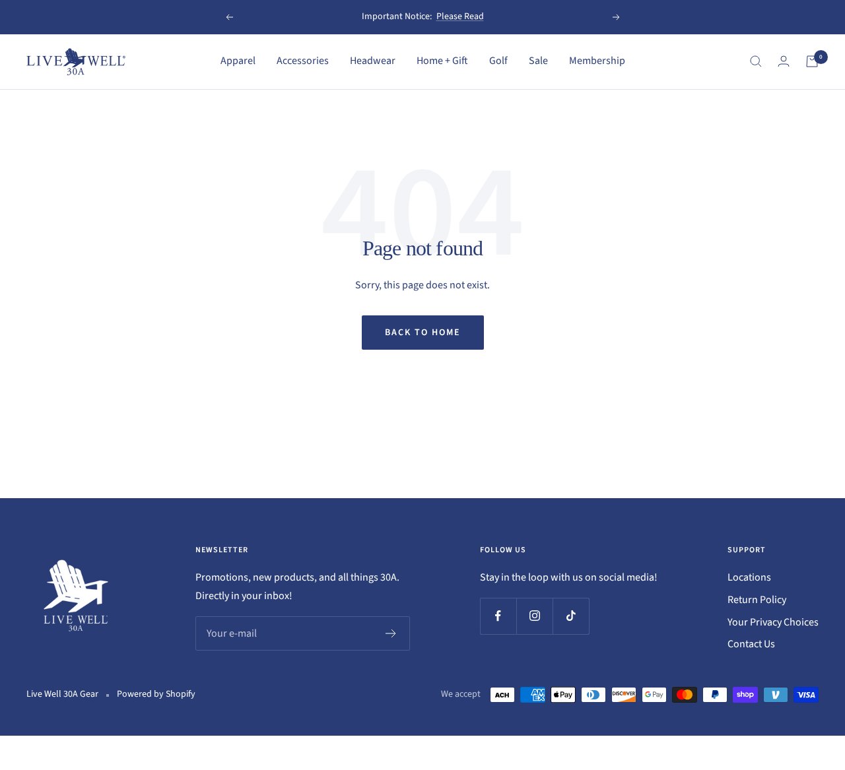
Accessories (303, 60)
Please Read (460, 16)
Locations (749, 577)
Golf (498, 60)
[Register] (391, 633)
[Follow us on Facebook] (498, 616)
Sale (538, 60)
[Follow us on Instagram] (534, 616)
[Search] (756, 61)
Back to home (423, 332)
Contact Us (751, 644)
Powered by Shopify (156, 694)
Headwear (372, 60)
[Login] (784, 61)
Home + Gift (442, 60)
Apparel (237, 60)
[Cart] (812, 61)
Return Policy (756, 600)
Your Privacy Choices (773, 622)
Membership (597, 60)
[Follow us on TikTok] (571, 616)
